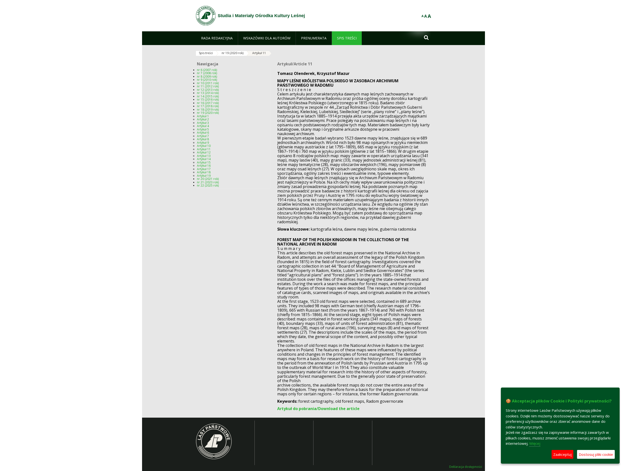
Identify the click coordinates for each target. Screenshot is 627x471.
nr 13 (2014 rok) (208, 93)
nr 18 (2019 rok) (208, 109)
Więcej (534, 443)
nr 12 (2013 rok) (208, 90)
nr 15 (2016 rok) (208, 99)
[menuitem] (217, 38)
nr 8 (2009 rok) (207, 76)
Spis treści (206, 53)
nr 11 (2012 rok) (208, 86)
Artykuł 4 (203, 126)
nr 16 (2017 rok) (208, 103)
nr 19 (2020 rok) (232, 53)
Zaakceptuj (562, 454)
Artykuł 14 (204, 159)
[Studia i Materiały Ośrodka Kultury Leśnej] (206, 15)
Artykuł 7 (203, 136)
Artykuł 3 (203, 123)
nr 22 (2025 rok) (208, 185)
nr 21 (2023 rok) (208, 182)
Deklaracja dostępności (465, 467)
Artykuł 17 (204, 169)
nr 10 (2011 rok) (208, 83)
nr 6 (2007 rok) (207, 70)
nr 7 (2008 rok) (207, 73)
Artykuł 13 (204, 156)
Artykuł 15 (204, 162)
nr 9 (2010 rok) (207, 80)
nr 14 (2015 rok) (208, 96)
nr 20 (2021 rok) (208, 179)
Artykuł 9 (203, 143)
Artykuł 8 (203, 139)
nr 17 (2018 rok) (208, 106)
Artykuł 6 (203, 132)
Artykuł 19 (204, 176)
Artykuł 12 (204, 152)
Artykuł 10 (204, 146)
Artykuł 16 (204, 166)
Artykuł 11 (259, 53)
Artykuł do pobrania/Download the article (318, 408)
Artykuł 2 (203, 119)
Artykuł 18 (204, 172)
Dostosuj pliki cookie (596, 454)
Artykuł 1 (203, 116)
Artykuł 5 (203, 129)
